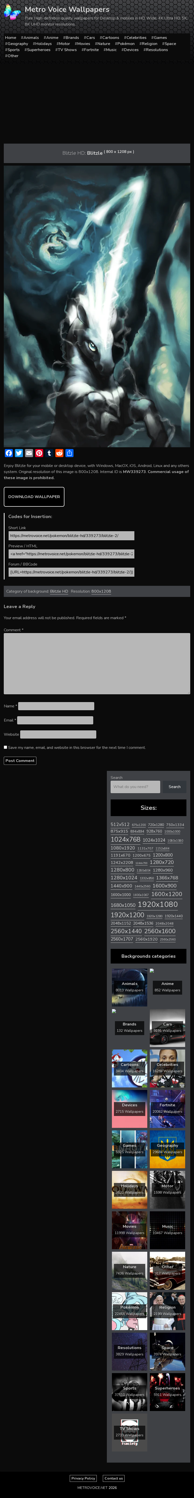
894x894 (137, 831)
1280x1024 (124, 877)
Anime (52, 37)
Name (10, 706)
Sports (14, 50)
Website (11, 734)
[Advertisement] (97, 101)
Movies (83, 44)
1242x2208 (122, 862)
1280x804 (144, 871)
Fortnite (91, 50)
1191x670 (120, 855)
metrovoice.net (93, 1487)
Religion (149, 44)
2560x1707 (122, 939)
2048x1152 (121, 923)
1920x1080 (158, 904)
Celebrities (137, 37)
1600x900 (165, 885)
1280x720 (162, 862)
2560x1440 (126, 931)
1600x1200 (166, 894)
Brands (72, 37)
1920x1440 (174, 916)
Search (117, 777)
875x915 (119, 831)
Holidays (43, 44)
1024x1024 (154, 840)
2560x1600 (160, 931)
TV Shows (67, 50)
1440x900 (121, 886)
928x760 (154, 831)
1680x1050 (123, 905)
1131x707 (145, 848)
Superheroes (39, 50)
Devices (131, 50)
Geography (18, 44)
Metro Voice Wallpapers (67, 9)
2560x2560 (168, 940)
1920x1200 (127, 915)
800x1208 (101, 591)
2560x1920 (146, 939)
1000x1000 (172, 832)
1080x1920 (123, 848)
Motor (64, 44)
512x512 (120, 824)
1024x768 (125, 839)
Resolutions (157, 50)
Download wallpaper (34, 497)
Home (10, 37)
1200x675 (142, 855)
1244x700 (141, 863)
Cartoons (110, 37)
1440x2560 (142, 886)
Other (13, 56)
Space (170, 44)
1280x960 (163, 870)
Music (111, 50)
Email (10, 720)
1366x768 (167, 878)
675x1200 (139, 825)
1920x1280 (154, 916)
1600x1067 (141, 895)
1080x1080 (175, 841)
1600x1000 (121, 895)
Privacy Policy (83, 1478)
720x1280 (156, 824)
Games (160, 37)
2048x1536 (143, 923)
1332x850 (147, 878)
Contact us (114, 1478)
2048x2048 (165, 923)
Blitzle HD (59, 591)
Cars (90, 37)
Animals (31, 37)
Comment (13, 630)
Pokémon (126, 44)
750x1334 (175, 824)
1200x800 (163, 855)
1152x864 (162, 849)
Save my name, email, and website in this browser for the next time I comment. (77, 747)
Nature (104, 44)
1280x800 (122, 870)
